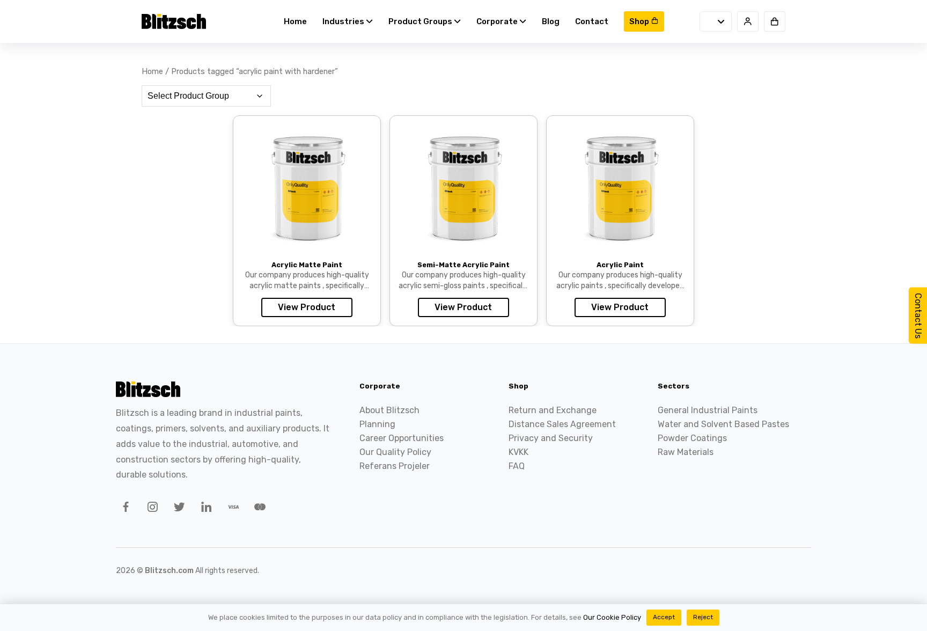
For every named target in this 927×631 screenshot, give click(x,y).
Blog (551, 21)
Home (295, 21)
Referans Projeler (394, 466)
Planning (377, 424)
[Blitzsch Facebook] (124, 509)
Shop (640, 21)
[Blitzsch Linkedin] (204, 509)
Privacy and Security (551, 438)
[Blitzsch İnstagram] (151, 509)
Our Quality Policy (395, 452)
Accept (664, 617)
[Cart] (774, 21)
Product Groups (421, 21)
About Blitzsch (389, 410)
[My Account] (748, 21)
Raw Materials (685, 452)
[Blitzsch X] (178, 509)
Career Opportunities (401, 438)
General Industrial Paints (707, 410)
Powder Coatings (692, 438)
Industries (344, 21)
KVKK (518, 452)
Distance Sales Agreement (562, 424)
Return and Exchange (553, 410)
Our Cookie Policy (612, 617)
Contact (591, 21)
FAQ (517, 466)
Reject (703, 617)
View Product (306, 307)
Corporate (497, 21)
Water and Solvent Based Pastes (723, 424)
